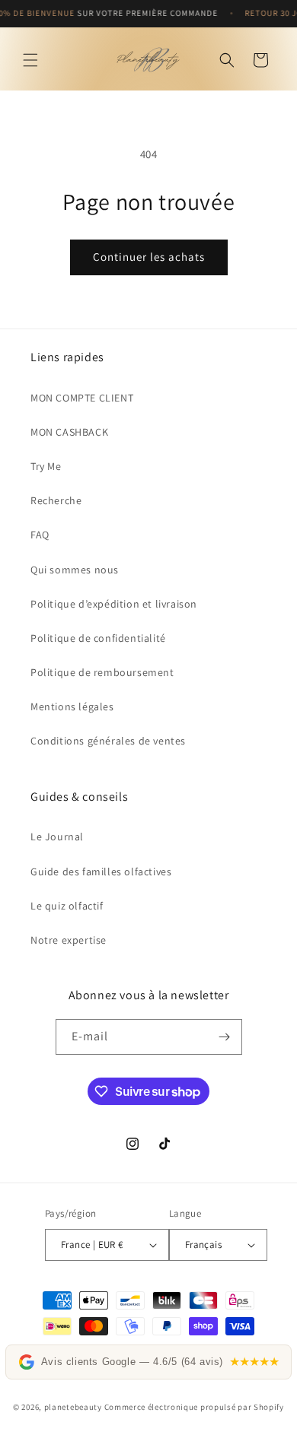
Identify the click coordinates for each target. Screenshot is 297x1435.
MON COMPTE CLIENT (81, 398)
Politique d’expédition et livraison (113, 604)
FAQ (40, 534)
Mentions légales (72, 706)
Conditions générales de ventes (108, 741)
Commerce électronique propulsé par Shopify (194, 1407)
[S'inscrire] (224, 1037)
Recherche (55, 500)
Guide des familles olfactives (100, 871)
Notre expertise (68, 940)
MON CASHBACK (69, 432)
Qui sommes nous (74, 569)
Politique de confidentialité (98, 638)
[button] (30, 60)
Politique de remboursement (102, 672)
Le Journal (57, 836)
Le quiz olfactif (67, 906)
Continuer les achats (149, 256)
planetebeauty (73, 1407)
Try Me (46, 466)
